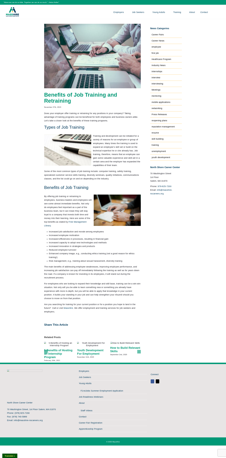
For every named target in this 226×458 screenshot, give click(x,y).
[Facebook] (152, 381)
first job (155, 53)
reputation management (163, 126)
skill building (157, 139)
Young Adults (85, 383)
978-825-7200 (164, 186)
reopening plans (159, 120)
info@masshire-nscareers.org (28, 420)
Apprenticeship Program (90, 429)
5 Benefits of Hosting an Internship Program (58, 354)
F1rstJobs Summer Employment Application (102, 391)
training (155, 145)
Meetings (156, 90)
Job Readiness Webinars (91, 397)
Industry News (158, 65)
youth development (161, 157)
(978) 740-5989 (19, 417)
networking (157, 108)
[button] (217, 12)
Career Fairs (158, 34)
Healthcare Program (161, 59)
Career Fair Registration (90, 423)
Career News (158, 41)
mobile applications (161, 102)
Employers (84, 371)
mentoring (156, 96)
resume (155, 133)
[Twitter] (157, 381)
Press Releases (159, 114)
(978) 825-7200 (22, 413)
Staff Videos (87, 410)
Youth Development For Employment (90, 352)
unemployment (159, 151)
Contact (82, 417)
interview (156, 77)
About (82, 403)
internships (157, 71)
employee (156, 47)
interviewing (157, 84)
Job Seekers (85, 377)
